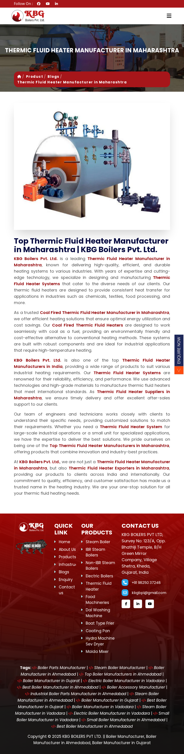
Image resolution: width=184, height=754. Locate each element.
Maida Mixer (97, 651)
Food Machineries (97, 599)
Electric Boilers (99, 576)
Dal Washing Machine (98, 612)
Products (67, 557)
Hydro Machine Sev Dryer (100, 641)
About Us (67, 549)
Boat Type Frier (100, 623)
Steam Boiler (98, 542)
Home (64, 542)
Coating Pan (98, 631)
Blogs (53, 76)
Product (34, 76)
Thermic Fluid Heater (99, 586)
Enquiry (66, 579)
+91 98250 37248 (146, 582)
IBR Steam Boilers (95, 552)
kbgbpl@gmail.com (149, 592)
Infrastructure (72, 564)
